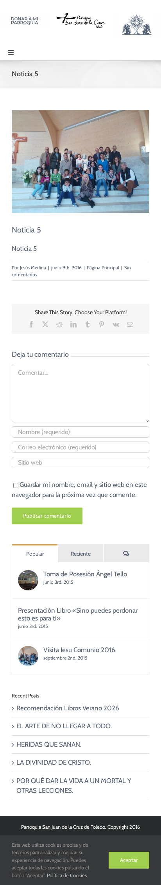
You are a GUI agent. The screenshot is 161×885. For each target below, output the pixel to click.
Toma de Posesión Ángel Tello (85, 574)
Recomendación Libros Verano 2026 (67, 708)
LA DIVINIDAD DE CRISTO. (53, 762)
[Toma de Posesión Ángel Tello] (28, 575)
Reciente (81, 553)
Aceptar (129, 860)
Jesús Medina (33, 267)
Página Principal (103, 267)
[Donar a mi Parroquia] (24, 15)
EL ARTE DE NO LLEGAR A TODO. (64, 726)
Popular (35, 553)
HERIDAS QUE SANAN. (49, 744)
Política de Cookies (67, 875)
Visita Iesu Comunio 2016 (79, 650)
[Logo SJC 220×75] (80, 15)
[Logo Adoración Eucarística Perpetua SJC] (136, 15)
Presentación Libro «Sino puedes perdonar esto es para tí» (78, 614)
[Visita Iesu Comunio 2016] (28, 650)
